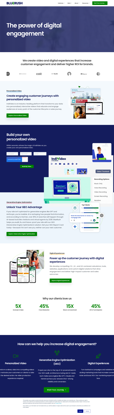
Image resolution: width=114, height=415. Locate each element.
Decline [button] (87, 411)
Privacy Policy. (58, 403)
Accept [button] (80, 411)
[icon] (57, 352)
